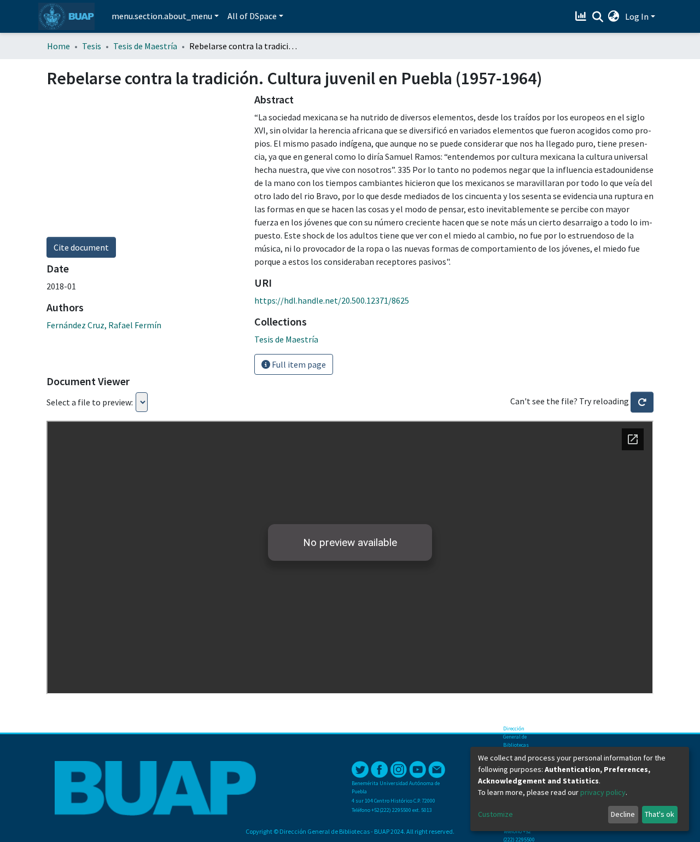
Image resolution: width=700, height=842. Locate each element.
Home (58, 45)
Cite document (81, 247)
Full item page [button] (298, 364)
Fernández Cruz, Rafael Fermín (103, 325)
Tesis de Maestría (145, 45)
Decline (623, 814)
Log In (637, 16)
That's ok (659, 814)
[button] (614, 16)
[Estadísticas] (582, 16)
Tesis (91, 45)
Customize (495, 814)
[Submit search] (597, 17)
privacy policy (603, 792)
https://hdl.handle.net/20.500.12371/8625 (331, 300)
